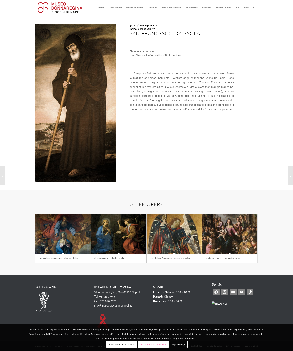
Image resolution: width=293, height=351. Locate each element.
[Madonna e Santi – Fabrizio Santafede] (230, 234)
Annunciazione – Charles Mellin (109, 258)
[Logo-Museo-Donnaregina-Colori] (60, 7)
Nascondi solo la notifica (153, 344)
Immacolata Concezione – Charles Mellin (58, 258)
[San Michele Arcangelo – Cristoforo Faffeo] (174, 234)
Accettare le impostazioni (122, 344)
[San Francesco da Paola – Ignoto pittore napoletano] (2, 175)
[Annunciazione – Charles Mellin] (118, 234)
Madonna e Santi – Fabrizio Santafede (223, 258)
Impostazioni (178, 344)
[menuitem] (101, 7)
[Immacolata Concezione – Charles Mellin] (63, 234)
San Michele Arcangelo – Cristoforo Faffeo (170, 258)
